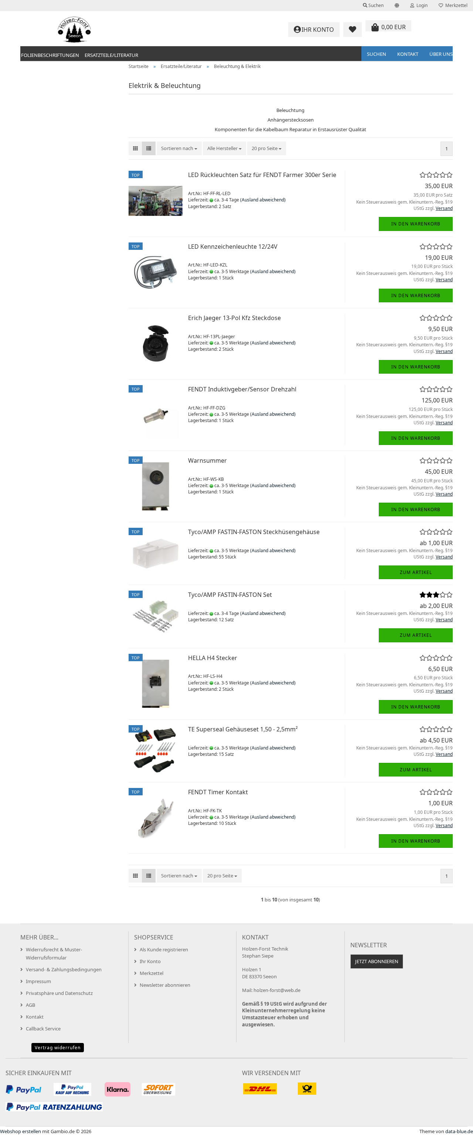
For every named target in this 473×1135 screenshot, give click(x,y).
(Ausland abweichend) (263, 200)
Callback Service (43, 1028)
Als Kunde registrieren (164, 949)
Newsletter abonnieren (165, 985)
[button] (397, 5)
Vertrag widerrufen (58, 1047)
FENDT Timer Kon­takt (218, 792)
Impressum (38, 981)
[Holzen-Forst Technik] (74, 30)
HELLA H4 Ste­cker (212, 658)
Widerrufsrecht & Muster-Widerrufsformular (54, 953)
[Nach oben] (453, 1124)
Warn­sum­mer (207, 460)
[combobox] (179, 148)
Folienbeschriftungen (50, 55)
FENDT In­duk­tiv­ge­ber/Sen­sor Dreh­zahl (242, 389)
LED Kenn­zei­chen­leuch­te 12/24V (233, 246)
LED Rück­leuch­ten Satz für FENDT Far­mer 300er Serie (262, 175)
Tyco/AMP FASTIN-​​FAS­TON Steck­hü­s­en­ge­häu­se (254, 532)
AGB (30, 1005)
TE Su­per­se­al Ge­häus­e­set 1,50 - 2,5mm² (243, 729)
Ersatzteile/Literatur (111, 55)
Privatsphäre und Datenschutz (59, 993)
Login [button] (421, 5)
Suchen (376, 54)
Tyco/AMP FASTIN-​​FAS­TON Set (230, 595)
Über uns (441, 54)
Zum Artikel (416, 572)
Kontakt (407, 54)
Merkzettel (455, 5)
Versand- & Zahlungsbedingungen (64, 969)
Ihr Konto (150, 961)
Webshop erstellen (20, 1131)
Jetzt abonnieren (376, 961)
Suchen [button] (375, 5)
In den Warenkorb (415, 224)
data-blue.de (459, 1131)
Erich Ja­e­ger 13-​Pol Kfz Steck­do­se (234, 318)
